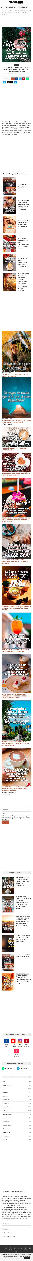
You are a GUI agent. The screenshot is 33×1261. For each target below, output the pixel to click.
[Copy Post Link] (8, 82)
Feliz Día (10, 10)
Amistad (17, 1118)
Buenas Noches (17, 1125)
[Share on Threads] (11, 82)
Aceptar (27, 1258)
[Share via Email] (15, 82)
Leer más (16, 1259)
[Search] (31, 2)
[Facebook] (3, 1249)
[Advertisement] (16, 22)
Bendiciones (17, 1136)
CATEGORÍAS (10, 7)
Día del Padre (17, 1132)
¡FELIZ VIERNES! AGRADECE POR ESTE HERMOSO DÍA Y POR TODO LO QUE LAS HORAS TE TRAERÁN (16, 788)
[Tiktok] (29, 1249)
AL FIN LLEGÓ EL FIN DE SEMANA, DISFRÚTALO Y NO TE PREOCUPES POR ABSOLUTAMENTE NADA (16, 696)
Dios (17, 1081)
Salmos (17, 1139)
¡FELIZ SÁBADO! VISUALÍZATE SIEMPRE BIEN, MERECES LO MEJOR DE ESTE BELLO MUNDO (16, 520)
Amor (17, 1088)
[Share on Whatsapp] (27, 78)
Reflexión (17, 1096)
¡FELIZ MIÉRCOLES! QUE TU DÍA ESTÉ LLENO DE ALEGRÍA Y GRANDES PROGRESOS (23, 881)
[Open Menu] (1, 7)
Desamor (17, 1092)
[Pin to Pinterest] (23, 78)
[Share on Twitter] (20, 78)
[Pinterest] (14, 1249)
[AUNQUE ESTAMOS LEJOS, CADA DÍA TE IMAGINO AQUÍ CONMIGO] (16, 453)
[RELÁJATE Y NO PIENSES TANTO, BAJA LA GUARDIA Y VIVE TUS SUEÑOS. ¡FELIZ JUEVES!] (16, 567)
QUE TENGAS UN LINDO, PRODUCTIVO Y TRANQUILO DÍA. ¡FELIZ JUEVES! (23, 262)
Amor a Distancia (17, 1114)
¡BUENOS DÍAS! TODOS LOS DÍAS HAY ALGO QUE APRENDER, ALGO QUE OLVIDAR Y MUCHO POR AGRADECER (23, 902)
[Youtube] (18, 1249)
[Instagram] (10, 1249)
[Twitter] (6, 1249)
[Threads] (16, 1252)
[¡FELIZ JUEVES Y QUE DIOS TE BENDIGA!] (9, 186)
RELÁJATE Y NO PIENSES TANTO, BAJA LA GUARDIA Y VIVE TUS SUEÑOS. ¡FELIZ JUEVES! (16, 608)
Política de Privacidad (8, 1237)
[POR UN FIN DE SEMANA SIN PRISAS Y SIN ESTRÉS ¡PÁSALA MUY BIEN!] (16, 613)
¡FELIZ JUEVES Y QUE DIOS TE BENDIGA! (22, 186)
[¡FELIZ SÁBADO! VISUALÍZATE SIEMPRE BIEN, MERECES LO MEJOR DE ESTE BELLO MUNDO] (16, 478)
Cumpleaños (17, 1099)
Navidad (17, 1128)
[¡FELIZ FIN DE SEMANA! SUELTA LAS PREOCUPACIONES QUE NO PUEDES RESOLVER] (9, 243)
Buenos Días (17, 1107)
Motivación (17, 1103)
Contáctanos (5, 1229)
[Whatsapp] (22, 1249)
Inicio (3, 10)
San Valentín (17, 1121)
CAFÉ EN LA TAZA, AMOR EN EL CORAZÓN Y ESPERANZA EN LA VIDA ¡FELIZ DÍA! (15, 561)
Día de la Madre (17, 1085)
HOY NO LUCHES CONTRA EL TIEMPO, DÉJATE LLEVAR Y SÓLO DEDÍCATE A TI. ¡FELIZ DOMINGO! (16, 743)
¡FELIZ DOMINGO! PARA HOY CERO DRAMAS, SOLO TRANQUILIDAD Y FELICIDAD (23, 224)
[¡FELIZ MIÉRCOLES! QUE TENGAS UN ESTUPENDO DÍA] (16, 427)
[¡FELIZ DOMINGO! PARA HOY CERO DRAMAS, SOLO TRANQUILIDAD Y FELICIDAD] (9, 224)
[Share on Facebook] (16, 78)
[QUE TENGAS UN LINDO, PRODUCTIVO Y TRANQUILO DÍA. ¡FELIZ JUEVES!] (9, 262)
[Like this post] (13, 78)
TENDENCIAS (22, 7)
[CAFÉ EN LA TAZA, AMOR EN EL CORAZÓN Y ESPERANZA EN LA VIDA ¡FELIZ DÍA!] (16, 525)
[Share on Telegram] (4, 82)
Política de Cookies (7, 1233)
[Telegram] (25, 1249)
